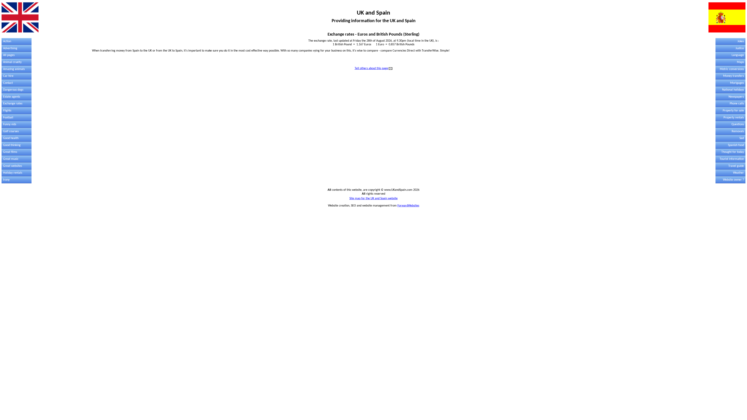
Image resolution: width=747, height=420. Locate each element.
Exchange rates (12, 103)
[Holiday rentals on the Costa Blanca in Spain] (20, 17)
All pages (9, 55)
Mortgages (737, 83)
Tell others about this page (371, 68)
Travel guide (736, 166)
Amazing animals (14, 69)
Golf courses (11, 131)
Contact (8, 83)
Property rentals (733, 117)
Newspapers (736, 96)
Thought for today (732, 152)
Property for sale (733, 110)
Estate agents (11, 96)
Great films (10, 152)
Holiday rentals (12, 172)
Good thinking (12, 145)
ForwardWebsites (408, 205)
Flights (7, 110)
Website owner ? (733, 179)
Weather (738, 172)
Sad (741, 138)
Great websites (12, 166)
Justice (740, 48)
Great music (10, 159)
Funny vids (9, 124)
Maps (740, 62)
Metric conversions (732, 69)
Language (738, 55)
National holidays (733, 89)
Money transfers (733, 76)
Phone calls (737, 103)
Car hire (8, 76)
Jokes (740, 41)
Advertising (10, 48)
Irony (6, 179)
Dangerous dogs (13, 89)
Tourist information (732, 159)
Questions (737, 124)
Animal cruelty (12, 62)
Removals (738, 131)
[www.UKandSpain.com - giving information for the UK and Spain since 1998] (391, 69)
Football (8, 117)
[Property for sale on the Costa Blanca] (726, 17)
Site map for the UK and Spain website (373, 198)
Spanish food (736, 145)
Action (7, 41)
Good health (10, 138)
